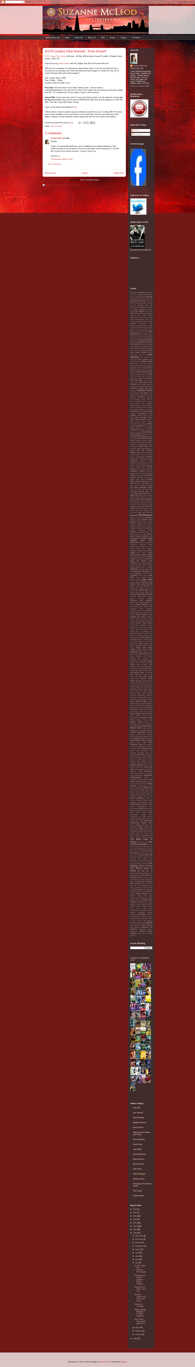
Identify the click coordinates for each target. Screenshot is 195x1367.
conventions (142, 413)
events (132, 475)
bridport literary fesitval (144, 372)
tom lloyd (140, 881)
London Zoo (146, 633)
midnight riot (144, 662)
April (137, 1263)
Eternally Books (147, 473)
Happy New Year (146, 546)
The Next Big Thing (145, 855)
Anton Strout (147, 315)
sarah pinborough (136, 757)
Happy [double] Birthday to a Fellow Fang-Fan (140, 1313)
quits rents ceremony (144, 724)
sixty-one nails (135, 790)
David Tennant (147, 434)
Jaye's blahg (134, 582)
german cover (148, 508)
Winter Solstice (146, 925)
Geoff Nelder (139, 508)
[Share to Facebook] (91, 122)
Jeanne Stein (135, 584)
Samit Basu (140, 754)
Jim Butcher (145, 586)
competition (134, 411)
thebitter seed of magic (144, 877)
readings (149, 732)
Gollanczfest (148, 528)
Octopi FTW (139, 691)
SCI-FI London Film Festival (55, 56)
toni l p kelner (135, 883)
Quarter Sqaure (136, 722)
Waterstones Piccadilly (137, 910)
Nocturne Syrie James (143, 683)
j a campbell (135, 573)
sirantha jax (148, 788)
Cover (150, 417)
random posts (134, 730)
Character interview (146, 386)
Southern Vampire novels (144, 800)
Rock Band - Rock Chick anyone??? (140, 1321)
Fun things (133, 502)
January (138, 1334)
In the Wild (141, 563)
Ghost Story (134, 512)
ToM (135, 881)
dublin (141, 459)
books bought (142, 367)
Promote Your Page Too (138, 187)
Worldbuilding (142, 929)
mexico (150, 660)
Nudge (137, 687)
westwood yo (136, 916)
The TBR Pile (143, 871)
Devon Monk (144, 446)
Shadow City (134, 773)
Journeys (141, 598)
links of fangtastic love (144, 631)
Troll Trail (149, 887)
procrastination (134, 718)
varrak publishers (141, 904)
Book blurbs (144, 357)
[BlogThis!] (86, 122)
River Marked (135, 740)
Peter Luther (140, 703)
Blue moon (138, 355)
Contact (124, 38)
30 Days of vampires (138, 292)
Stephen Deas (138, 1179)
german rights (134, 510)
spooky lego (148, 808)
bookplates (133, 367)
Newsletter (143, 678)
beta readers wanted (144, 340)
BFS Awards (143, 344)
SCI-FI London (56, 126)
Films (135, 483)
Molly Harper (148, 666)
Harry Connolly (135, 548)
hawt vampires (147, 548)
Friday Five (134, 496)
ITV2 (150, 571)
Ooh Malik (141, 693)
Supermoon (148, 821)
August (138, 1249)
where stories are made (137, 918)
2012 (135, 1223)
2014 (135, 1216)
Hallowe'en (134, 542)
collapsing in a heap (145, 409)
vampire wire (147, 900)
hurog (143, 557)
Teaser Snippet (135, 835)
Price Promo (147, 715)
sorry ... (149, 798)
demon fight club (142, 442)
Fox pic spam (144, 492)
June (137, 1256)
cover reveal (135, 419)
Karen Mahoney (142, 604)
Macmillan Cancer (142, 639)
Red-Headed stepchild (144, 734)
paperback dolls (135, 697)
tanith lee (139, 833)
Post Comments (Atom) (90, 180)
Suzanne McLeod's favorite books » (140, 1094)
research (133, 736)
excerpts (149, 475)
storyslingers (134, 814)
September (139, 1246)
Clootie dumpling (147, 405)
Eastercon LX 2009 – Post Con (140, 1289)
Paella (139, 695)
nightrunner (138, 681)
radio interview (147, 728)
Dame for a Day (141, 428)
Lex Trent (139, 627)
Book (144, 355)
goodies (132, 530)
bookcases (149, 366)
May (137, 1259)
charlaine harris (144, 390)
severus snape (139, 769)
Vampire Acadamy (146, 898)
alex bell (149, 299)
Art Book (139, 321)
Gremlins (145, 536)
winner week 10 (135, 925)
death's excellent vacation (138, 440)
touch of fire (134, 887)
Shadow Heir (143, 773)
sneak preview (140, 794)
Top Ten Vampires (141, 885)
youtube (132, 935)
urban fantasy (141, 894)
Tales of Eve (134, 829)
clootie (138, 405)
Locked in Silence (135, 633)
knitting (150, 619)
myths (150, 674)
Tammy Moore (143, 831)
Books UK (79, 38)
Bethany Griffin (134, 342)
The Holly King (144, 851)
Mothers (141, 670)
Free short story (140, 494)
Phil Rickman (148, 703)
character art (136, 386)
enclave (146, 469)
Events (112, 38)
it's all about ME (143, 571)
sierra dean (142, 783)
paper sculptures (147, 695)
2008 (135, 1339)
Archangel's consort (146, 317)
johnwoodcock (104, 1362)
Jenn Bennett (147, 584)
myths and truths (136, 676)
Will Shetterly (147, 920)
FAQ (103, 38)
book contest (143, 359)
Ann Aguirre (139, 311)
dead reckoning (142, 438)
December (139, 1236)
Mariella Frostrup (142, 649)
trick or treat (142, 887)
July (137, 1253)
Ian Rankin (141, 561)
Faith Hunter (140, 479)
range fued (143, 730)
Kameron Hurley (143, 602)
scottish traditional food (144, 763)
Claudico (133, 405)
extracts (133, 477)
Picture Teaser (141, 707)
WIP (131, 927)
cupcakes (139, 426)
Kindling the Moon (137, 617)
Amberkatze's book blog (144, 307)
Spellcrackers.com (52, 38)
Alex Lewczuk (148, 301)
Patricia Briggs (139, 1174)
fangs (138, 481)
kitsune (144, 619)
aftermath (149, 297)
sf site (147, 769)
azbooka (133, 325)
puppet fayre (141, 719)
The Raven (146, 861)
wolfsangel (137, 927)
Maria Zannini (138, 1159)
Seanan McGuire (136, 765)
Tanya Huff (148, 833)
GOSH (150, 530)
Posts (135, 130)
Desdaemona (143, 444)
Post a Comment (54, 164)
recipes (132, 734)
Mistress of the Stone (137, 666)
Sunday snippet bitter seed (143, 819)
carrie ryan (143, 382)
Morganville (144, 668)
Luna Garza (144, 637)
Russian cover (147, 748)
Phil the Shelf (134, 705)
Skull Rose (144, 790)
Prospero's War (146, 718)
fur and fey (140, 502)
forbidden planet (146, 487)
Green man (142, 534)
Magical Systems (143, 643)
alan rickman (142, 299)
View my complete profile (140, 86)
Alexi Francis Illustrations (138, 303)
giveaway (133, 515)
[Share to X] (89, 122)
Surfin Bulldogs (135, 825)
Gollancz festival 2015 (138, 526)
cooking (139, 415)
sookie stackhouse (137, 798)
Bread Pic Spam (143, 370)
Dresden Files (134, 459)
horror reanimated (135, 557)
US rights (148, 896)
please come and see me (143, 711)
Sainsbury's (144, 750)
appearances (134, 317)
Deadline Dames (139, 1122)
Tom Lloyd (137, 1191)
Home (85, 173)
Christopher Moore (141, 401)
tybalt (132, 891)
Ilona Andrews (139, 1139)
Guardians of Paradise (138, 538)
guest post (146, 540)
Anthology (149, 313)
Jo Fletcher (140, 588)
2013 (135, 1219)
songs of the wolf (145, 796)
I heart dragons (140, 559)
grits (151, 536)
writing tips (141, 933)
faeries (146, 477)
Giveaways (145, 514)
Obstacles (133, 689)
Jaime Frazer (143, 575)
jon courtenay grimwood (143, 594)
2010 (135, 1229)
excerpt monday (141, 475)
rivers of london (146, 740)
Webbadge (141, 912)
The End (143, 846)
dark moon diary (135, 432)
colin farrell (133, 409)
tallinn (141, 829)
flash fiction (148, 483)
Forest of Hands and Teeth (139, 489)
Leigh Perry (134, 625)
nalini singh (147, 676)
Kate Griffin (143, 606)
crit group (141, 424)
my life (147, 672)
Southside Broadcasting (138, 802)
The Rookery (144, 863)
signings (133, 786)
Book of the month (141, 363)
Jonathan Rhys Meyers (138, 596)
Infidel (132, 565)
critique (149, 424)
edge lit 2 (133, 465)
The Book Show (142, 842)
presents (138, 715)
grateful (133, 532)
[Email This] (84, 122)
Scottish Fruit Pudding (138, 761)
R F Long (138, 726)
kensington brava (136, 610)
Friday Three (144, 496)
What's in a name (146, 916)
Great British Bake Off (144, 532)
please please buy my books (141, 713)
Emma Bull (139, 469)
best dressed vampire (142, 338)
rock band (147, 742)
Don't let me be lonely (144, 454)
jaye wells (147, 579)
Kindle (150, 614)
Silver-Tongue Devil (145, 786)
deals (150, 438)
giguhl (140, 512)
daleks (132, 428)
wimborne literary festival (137, 923)
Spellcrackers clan (145, 806)
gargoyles (133, 506)
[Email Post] (79, 123)
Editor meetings (142, 465)
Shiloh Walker (143, 779)
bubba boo (144, 374)
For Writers (136, 38)
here (75, 107)
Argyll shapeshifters (137, 319)
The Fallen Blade (139, 849)
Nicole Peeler (138, 1164)
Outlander (133, 695)
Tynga (136, 891)
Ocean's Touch (142, 689)
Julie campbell (146, 600)
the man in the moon (145, 853)
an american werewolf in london (141, 309)
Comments (137, 134)
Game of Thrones (136, 504)
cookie (150, 413)
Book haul (138, 361)
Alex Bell (136, 1108)
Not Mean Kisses (146, 685)
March (137, 1328)
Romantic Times (136, 744)
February (138, 1331)
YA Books (149, 933)
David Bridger (147, 432)
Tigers (147, 879)
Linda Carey (144, 629)
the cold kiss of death (141, 843)
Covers (143, 419)
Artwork (145, 321)
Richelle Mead (139, 738)
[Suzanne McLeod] (138, 185)
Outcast (150, 693)
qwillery (132, 726)
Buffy (150, 374)
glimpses (133, 517)
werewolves (141, 914)
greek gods (134, 534)
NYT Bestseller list (146, 687)
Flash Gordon (134, 485)
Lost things (139, 635)
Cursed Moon (148, 426)
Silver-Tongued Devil (136, 788)
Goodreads (141, 530)
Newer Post (50, 173)
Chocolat (145, 395)
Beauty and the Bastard (139, 330)
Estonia (142, 471)
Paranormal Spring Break (138, 699)
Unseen (132, 894)
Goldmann (148, 517)
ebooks (143, 463)
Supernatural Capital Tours (141, 823)
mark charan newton (145, 652)
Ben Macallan (144, 334)
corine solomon (140, 417)
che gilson (144, 393)
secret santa (148, 765)
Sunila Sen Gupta (136, 821)
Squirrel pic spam (146, 810)
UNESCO (149, 891)
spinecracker (134, 808)
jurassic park (134, 602)
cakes (135, 378)
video (138, 908)
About (67, 38)
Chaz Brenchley (135, 393)
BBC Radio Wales (146, 327)
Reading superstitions (138, 732)
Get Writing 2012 (146, 510)
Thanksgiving (145, 835)
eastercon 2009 (146, 461)
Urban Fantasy (64, 63)
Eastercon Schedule (139, 1305)
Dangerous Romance (145, 430)
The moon (133, 855)
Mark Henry (134, 654)
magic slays (134, 643)
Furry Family (148, 502)
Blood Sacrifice (141, 352)
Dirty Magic (137, 448)
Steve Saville (147, 812)
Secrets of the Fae (136, 767)
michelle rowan (135, 662)
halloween (142, 542)
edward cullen (140, 467)
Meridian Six (147, 658)
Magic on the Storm (145, 641)
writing (142, 931)
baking (139, 325)
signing (149, 783)
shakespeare (139, 775)
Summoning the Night (138, 816)
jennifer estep (134, 586)
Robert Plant (135, 742)
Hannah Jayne (135, 546)
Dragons (149, 457)
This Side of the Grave (137, 879)
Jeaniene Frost (146, 582)
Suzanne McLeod (58, 138)
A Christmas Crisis (141, 294)
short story (140, 781)
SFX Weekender (145, 771)
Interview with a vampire (143, 567)
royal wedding (147, 744)
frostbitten (137, 498)
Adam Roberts (140, 297)
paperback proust (146, 697)
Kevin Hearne (141, 614)
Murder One (148, 670)
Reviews (146, 736)
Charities (133, 390)
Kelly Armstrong (146, 608)
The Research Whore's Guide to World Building (140, 1279)
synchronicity (148, 827)
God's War (140, 517)
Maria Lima (141, 647)
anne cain (149, 311)
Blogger (124, 1362)
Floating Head (144, 485)
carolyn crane (147, 380)
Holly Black (141, 552)
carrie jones (134, 382)
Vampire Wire (138, 1196)
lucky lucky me (135, 637)
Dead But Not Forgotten (138, 436)
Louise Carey (148, 635)
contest (149, 411)
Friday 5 (149, 494)
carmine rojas (142, 378)
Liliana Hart (134, 629)
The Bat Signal (146, 837)
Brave (136, 370)
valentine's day (135, 898)
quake (150, 719)
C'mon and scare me (137, 376)
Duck (144, 459)
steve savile (135, 812)
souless (132, 800)
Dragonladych (140, 457)
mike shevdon (142, 664)
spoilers (141, 808)
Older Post (119, 173)
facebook (140, 477)
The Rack (139, 861)
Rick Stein (149, 738)
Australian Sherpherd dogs (141, 323)
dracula (132, 457)
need (131, 678)
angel (132, 311)
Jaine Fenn (137, 1144)
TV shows (145, 889)
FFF (131, 483)
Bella (136, 332)
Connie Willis (143, 411)
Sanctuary (149, 754)
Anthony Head (135, 315)
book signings (140, 366)
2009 (135, 1233)
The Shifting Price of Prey (141, 864)
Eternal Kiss (138, 473)
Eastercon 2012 (135, 463)
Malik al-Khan (143, 645)
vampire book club (136, 900)
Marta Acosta (143, 654)
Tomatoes (148, 881)
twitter (150, 889)
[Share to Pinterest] (94, 122)
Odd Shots (137, 1169)
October (138, 1243)
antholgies (142, 313)
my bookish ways (137, 672)
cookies (133, 415)
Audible (150, 321)
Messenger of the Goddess (139, 660)
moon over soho (135, 668)
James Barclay (141, 577)
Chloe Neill (138, 395)
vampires (133, 902)
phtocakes (133, 707)
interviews (134, 569)
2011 (135, 1226)
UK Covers (142, 891)
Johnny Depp (139, 592)
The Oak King (135, 857)
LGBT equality (147, 627)
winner (149, 922)
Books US (92, 38)
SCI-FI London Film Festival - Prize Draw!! (140, 1269)
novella (132, 687)
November (139, 1239)
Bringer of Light (135, 374)
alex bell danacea (136, 301)
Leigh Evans (147, 623)
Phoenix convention (146, 705)
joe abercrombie (141, 590)
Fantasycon (144, 481)
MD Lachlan (148, 656)
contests (132, 413)
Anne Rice (134, 313)
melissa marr (135, 658)
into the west (143, 569)
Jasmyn (138, 579)
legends (138, 623)
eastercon (133, 461)
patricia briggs (141, 701)
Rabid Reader (147, 726)
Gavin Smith (141, 506)
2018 (135, 1209)
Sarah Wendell (147, 757)
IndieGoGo (149, 563)
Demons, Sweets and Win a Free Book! (140, 1298)
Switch (140, 827)
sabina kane (134, 750)
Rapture (149, 730)
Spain (150, 802)
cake (147, 376)
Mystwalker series (141, 674)
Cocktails (149, 407)
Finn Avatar (141, 483)
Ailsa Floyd (133, 299)
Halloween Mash (146, 544)
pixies (136, 709)
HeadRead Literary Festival (139, 550)
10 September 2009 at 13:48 (61, 159)
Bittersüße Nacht (140, 346)
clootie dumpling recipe (138, 407)
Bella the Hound (143, 332)
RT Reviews (134, 746)
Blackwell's (138, 348)
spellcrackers (135, 804)
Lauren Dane (134, 621)
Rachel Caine (135, 728)
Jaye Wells (137, 1149)
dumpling (149, 459)
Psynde (132, 719)
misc (150, 664)
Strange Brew (146, 814)
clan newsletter (146, 403)
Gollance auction (135, 519)
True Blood (138, 889)
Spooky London (135, 810)
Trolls (131, 889)
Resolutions (139, 736)
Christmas (141, 397)
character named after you (141, 388)
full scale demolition (144, 500)
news (136, 678)
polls (131, 715)
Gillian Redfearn (147, 512)
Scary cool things (136, 759)
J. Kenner (145, 573)
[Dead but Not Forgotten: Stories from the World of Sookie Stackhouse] (144, 1033)
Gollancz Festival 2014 (144, 524)
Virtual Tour (147, 908)
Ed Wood (149, 463)
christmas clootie (139, 399)
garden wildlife (147, 504)
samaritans (140, 753)
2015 (135, 1213)
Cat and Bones (141, 384)
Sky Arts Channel (142, 792)
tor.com (150, 885)
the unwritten (145, 873)
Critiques (133, 426)
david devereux (136, 434)
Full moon (143, 498)
